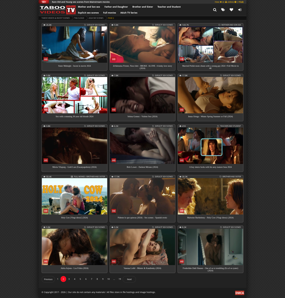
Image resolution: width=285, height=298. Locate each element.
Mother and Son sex (89, 6)
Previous (48, 279)
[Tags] (223, 9)
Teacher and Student (169, 6)
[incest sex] (57, 10)
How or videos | (229, 1)
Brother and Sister (142, 6)
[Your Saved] (231, 9)
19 (120, 279)
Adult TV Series (128, 12)
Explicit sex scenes (88, 12)
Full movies (109, 12)
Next (129, 279)
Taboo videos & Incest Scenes (56, 18)
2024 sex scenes (96, 18)
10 (108, 279)
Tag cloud (79, 18)
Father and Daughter (116, 6)
